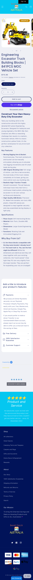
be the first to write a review (16, 384)
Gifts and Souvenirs (10, 454)
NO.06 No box (8, 84)
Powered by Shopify (23, 575)
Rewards (7, 462)
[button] (2, 7)
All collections (8, 436)
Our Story (7, 474)
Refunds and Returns (11, 487)
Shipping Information (11, 483)
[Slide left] (12, 51)
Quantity (4, 88)
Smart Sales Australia (14, 575)
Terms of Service (9, 492)
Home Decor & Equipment (12, 458)
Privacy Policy (8, 496)
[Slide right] (21, 51)
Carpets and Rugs (10, 449)
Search (6, 500)
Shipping (11, 77)
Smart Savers (8, 441)
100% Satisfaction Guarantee (13, 479)
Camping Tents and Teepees (13, 445)
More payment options (16, 109)
